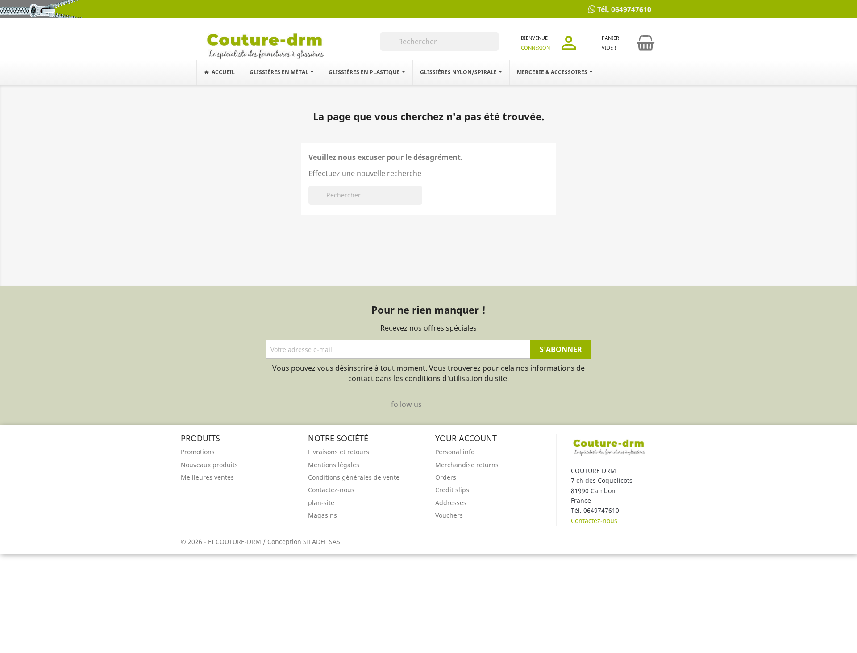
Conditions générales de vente (353, 477)
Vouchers (449, 515)
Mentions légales (333, 464)
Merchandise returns (467, 464)
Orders (445, 477)
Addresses (450, 502)
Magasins (322, 515)
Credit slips (452, 490)
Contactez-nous (331, 490)
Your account (466, 438)
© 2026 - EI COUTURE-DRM (222, 541)
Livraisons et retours (338, 452)
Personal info (454, 452)
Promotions (198, 452)
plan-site (321, 502)
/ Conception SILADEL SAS (301, 541)
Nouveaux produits (209, 464)
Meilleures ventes (207, 477)
